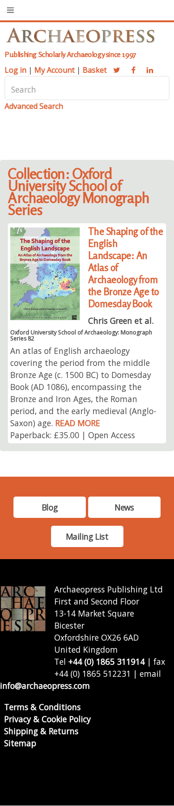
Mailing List (87, 536)
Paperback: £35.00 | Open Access (72, 435)
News (124, 507)
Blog (50, 507)
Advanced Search (34, 106)
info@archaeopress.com (45, 685)
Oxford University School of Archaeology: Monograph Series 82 (81, 335)
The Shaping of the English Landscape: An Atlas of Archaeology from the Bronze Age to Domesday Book (125, 267)
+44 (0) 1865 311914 (106, 661)
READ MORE (77, 422)
